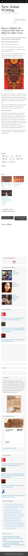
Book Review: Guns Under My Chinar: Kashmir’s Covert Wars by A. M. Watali (14, 527)
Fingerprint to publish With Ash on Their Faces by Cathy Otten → (20, 218)
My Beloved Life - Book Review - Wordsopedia (14, 515)
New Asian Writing (10, 8)
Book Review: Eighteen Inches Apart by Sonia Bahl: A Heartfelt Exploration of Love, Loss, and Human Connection (14, 507)
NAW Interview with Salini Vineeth (16, 298)
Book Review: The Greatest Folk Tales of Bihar (6, 184)
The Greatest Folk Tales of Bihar (8, 211)
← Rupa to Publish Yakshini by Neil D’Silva (7, 218)
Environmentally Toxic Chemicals (11, 536)
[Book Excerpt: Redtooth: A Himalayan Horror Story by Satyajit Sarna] (14, 336)
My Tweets (3, 367)
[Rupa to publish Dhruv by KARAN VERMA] (18, 179)
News (2, 26)
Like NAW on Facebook (9, 448)
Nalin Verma (6, 209)
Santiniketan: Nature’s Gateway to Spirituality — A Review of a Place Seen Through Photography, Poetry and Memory (14, 329)
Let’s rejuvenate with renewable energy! (13, 541)
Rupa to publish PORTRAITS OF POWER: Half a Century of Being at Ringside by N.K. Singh (6, 199)
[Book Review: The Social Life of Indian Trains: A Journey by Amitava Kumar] (14, 491)
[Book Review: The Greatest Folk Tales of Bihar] (6, 179)
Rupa (11, 209)
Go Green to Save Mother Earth (11, 543)
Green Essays (8, 533)
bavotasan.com (20, 554)
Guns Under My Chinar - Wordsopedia (12, 525)
